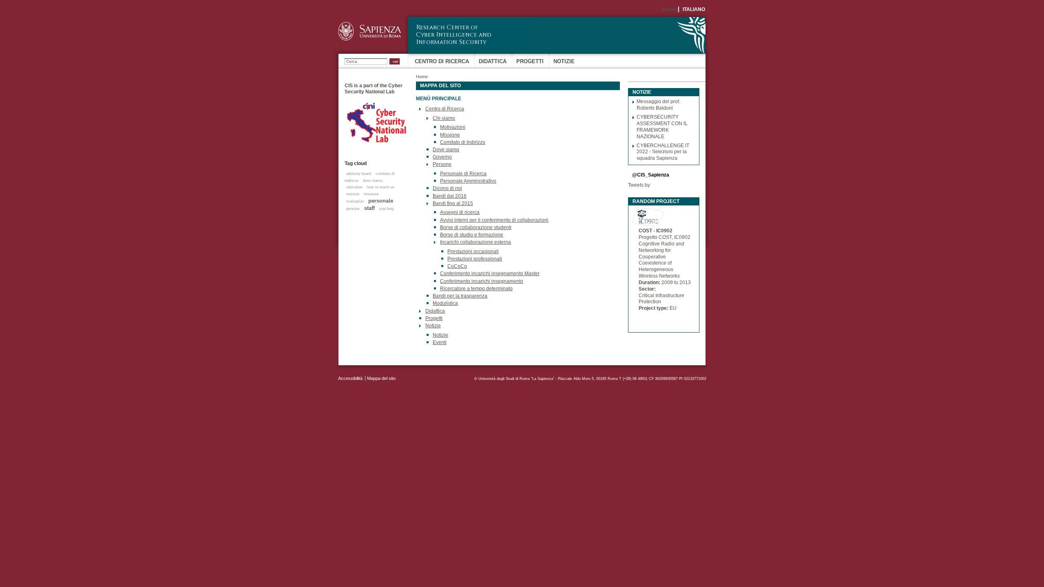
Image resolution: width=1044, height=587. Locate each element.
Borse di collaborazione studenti (475, 227)
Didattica (493, 61)
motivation (355, 201)
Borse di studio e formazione (471, 235)
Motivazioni (452, 127)
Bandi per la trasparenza (460, 296)
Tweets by (639, 185)
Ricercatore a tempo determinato (476, 288)
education (354, 187)
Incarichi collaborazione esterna (475, 242)
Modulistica (445, 303)
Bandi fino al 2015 (453, 203)
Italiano (694, 9)
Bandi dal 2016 (450, 196)
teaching (386, 209)
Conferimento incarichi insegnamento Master (490, 273)
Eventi (440, 342)
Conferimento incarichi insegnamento (481, 281)
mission (352, 194)
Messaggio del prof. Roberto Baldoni (658, 105)
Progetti (530, 61)
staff (369, 208)
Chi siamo (444, 118)
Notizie (564, 61)
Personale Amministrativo (468, 181)
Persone (442, 164)
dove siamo (373, 181)
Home (422, 76)
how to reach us (380, 187)
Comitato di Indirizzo (462, 142)
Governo (442, 157)
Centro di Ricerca (442, 61)
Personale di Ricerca (463, 174)
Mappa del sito (381, 378)
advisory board (358, 174)
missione (371, 194)
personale (380, 201)
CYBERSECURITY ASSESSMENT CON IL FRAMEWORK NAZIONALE (662, 126)
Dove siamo (446, 149)
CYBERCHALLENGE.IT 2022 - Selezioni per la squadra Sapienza (663, 152)
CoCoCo (457, 266)
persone (353, 209)
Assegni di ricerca (460, 212)
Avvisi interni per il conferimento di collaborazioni (494, 220)
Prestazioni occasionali (473, 251)
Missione (450, 135)
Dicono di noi (447, 188)
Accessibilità (350, 378)
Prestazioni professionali (474, 259)
